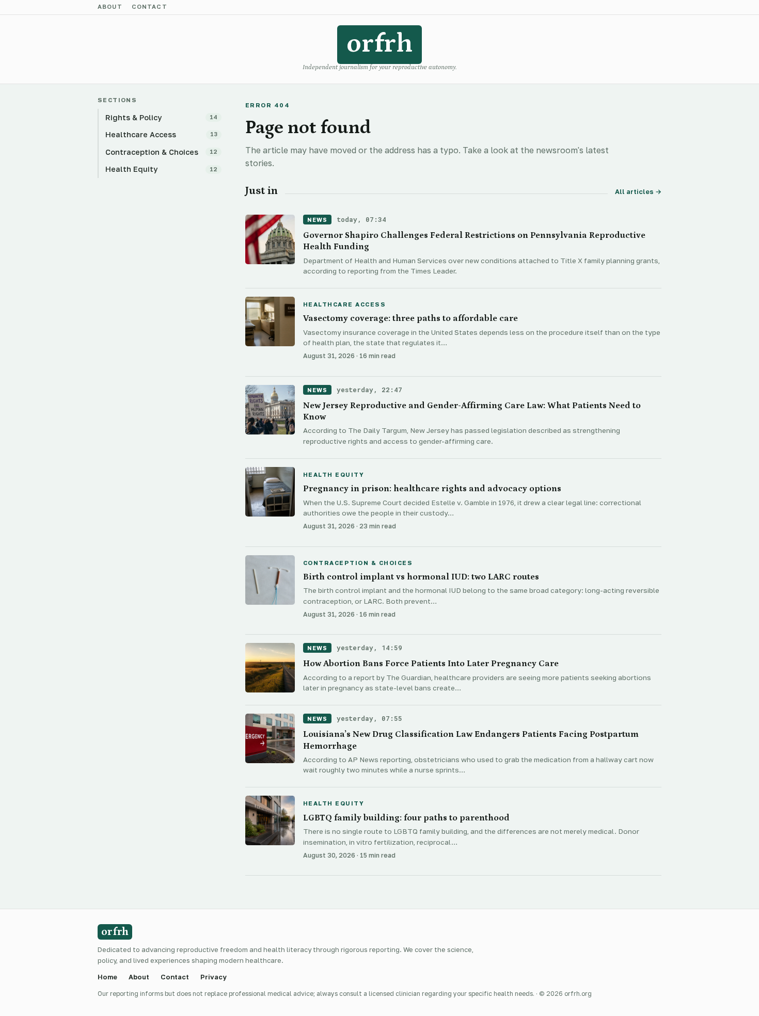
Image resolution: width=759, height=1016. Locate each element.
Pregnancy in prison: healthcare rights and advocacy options (432, 488)
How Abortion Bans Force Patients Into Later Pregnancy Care (431, 663)
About (110, 7)
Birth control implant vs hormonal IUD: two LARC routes (421, 577)
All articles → (638, 191)
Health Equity (333, 475)
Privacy (213, 977)
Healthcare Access (344, 305)
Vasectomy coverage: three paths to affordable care (410, 318)
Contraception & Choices (358, 563)
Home (107, 977)
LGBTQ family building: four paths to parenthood (406, 818)
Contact (149, 7)
